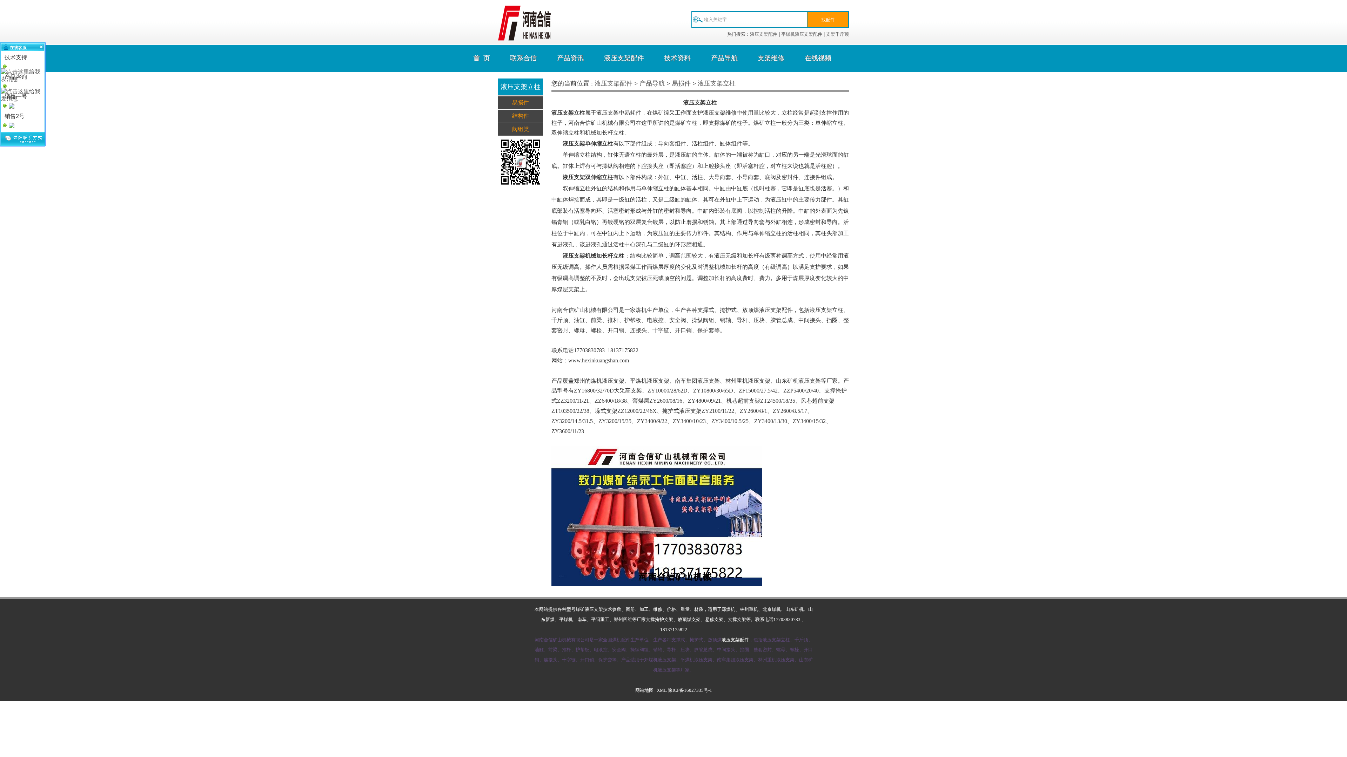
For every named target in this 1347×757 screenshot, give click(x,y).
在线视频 (818, 58)
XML (662, 690)
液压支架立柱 (717, 83)
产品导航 (724, 58)
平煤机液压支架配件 (801, 34)
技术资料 (677, 58)
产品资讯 (570, 58)
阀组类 (520, 129)
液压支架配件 (763, 34)
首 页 (481, 58)
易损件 (520, 102)
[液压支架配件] (524, 39)
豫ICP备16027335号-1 (690, 690)
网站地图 (644, 690)
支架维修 (771, 58)
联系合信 (523, 58)
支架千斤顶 (837, 34)
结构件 (520, 116)
